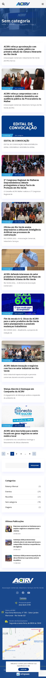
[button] (3, 4)
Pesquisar (35, 465)
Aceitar (23, 669)
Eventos (8, 491)
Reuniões (9, 497)
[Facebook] (23, 593)
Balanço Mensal (11, 486)
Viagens (8, 507)
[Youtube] (28, 593)
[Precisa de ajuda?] (23, 604)
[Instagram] (17, 593)
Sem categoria (19, 88)
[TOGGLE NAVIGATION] (37, 4)
